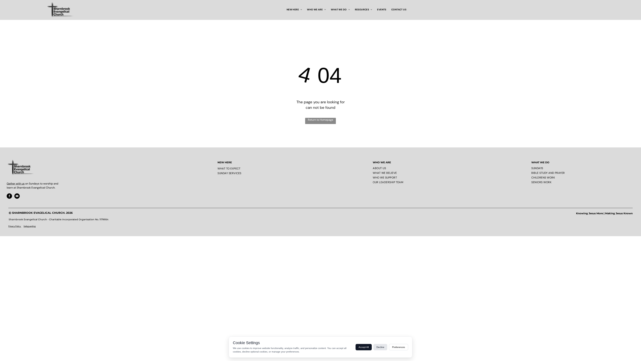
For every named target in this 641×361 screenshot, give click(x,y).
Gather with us (16, 183)
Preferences (398, 347)
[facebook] (9, 196)
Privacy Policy (14, 226)
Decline (380, 347)
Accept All (364, 347)
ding (34, 226)
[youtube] (17, 196)
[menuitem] (294, 9)
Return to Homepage (320, 120)
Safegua (27, 226)
